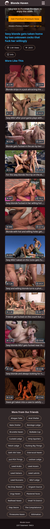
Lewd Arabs (17, 466)
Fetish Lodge (13, 445)
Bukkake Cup (35, 432)
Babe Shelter (15, 425)
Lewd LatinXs (33, 473)
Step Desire (14, 507)
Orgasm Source (35, 487)
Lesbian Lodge (35, 459)
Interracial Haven (34, 452)
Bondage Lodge (34, 425)
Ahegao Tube (16, 418)
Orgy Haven (15, 494)
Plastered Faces (33, 494)
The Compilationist (33, 507)
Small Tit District (35, 500)
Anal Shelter (34, 418)
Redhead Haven (15, 500)
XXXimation (36, 514)
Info (11, 54)
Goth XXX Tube (14, 452)
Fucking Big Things (34, 445)
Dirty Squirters (34, 439)
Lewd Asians (33, 466)
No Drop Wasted (15, 487)
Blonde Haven (19, 3)
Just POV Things (15, 459)
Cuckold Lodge (15, 439)
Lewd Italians (16, 473)
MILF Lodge (34, 480)
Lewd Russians (17, 480)
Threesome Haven (17, 514)
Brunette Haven (16, 432)
